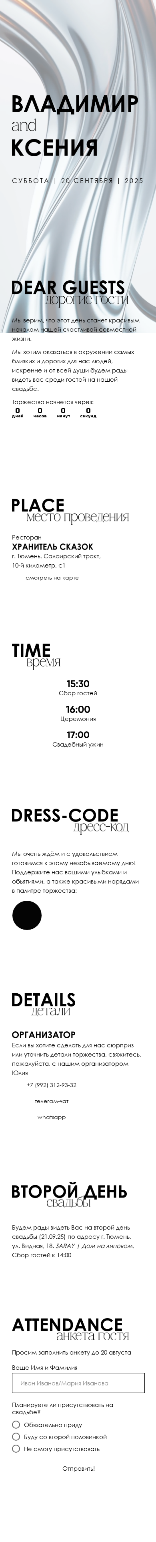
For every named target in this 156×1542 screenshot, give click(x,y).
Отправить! (78, 1468)
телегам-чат (51, 1100)
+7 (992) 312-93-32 (51, 1084)
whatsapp (52, 1116)
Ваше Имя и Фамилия (45, 1367)
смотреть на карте (52, 577)
